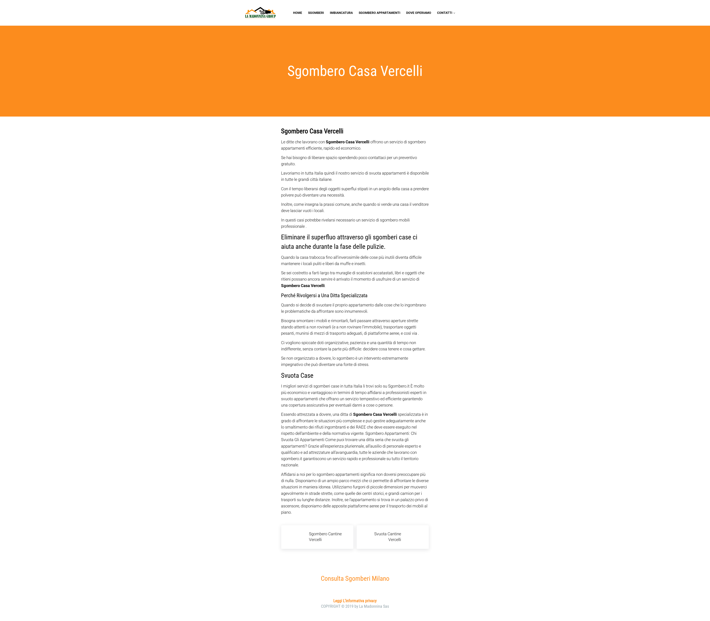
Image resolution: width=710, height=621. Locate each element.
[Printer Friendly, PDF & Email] (291, 522)
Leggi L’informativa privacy (355, 600)
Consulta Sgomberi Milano (355, 578)
